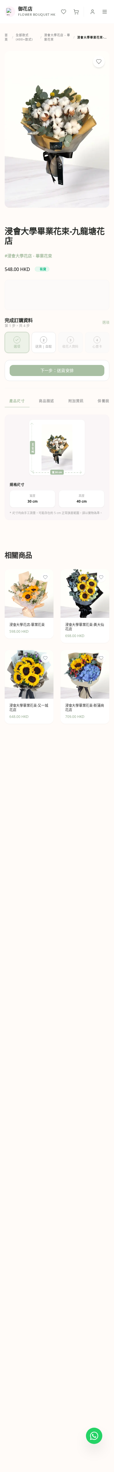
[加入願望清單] (99, 61)
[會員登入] (92, 12)
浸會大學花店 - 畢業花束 (57, 37)
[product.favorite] (45, 577)
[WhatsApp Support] (94, 1436)
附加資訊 (76, 400)
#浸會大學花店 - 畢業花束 (28, 255)
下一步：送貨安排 (57, 370)
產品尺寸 (17, 400)
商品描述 (46, 400)
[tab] (17, 342)
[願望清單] (63, 12)
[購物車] (76, 12)
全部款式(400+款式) (24, 37)
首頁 (6, 37)
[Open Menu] (104, 11)
